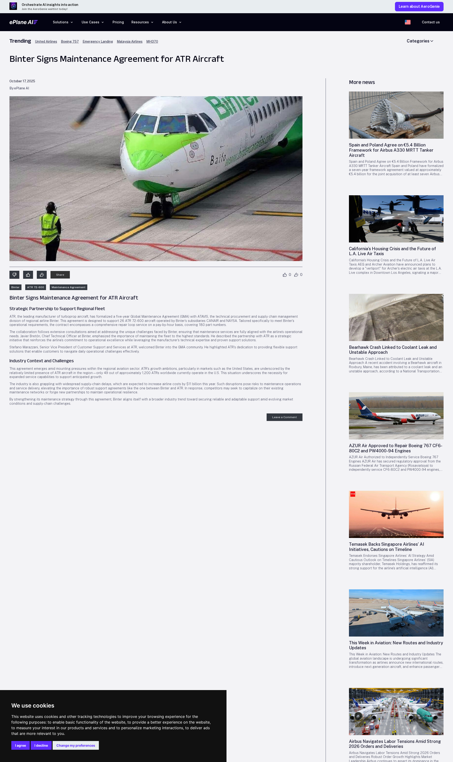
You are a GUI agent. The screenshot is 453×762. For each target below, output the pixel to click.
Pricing (118, 22)
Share (60, 274)
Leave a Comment (284, 417)
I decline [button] (41, 745)
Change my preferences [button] (75, 745)
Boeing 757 (70, 41)
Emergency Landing (98, 41)
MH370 (152, 41)
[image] (396, 115)
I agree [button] (20, 745)
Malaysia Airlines (130, 41)
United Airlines (46, 41)
